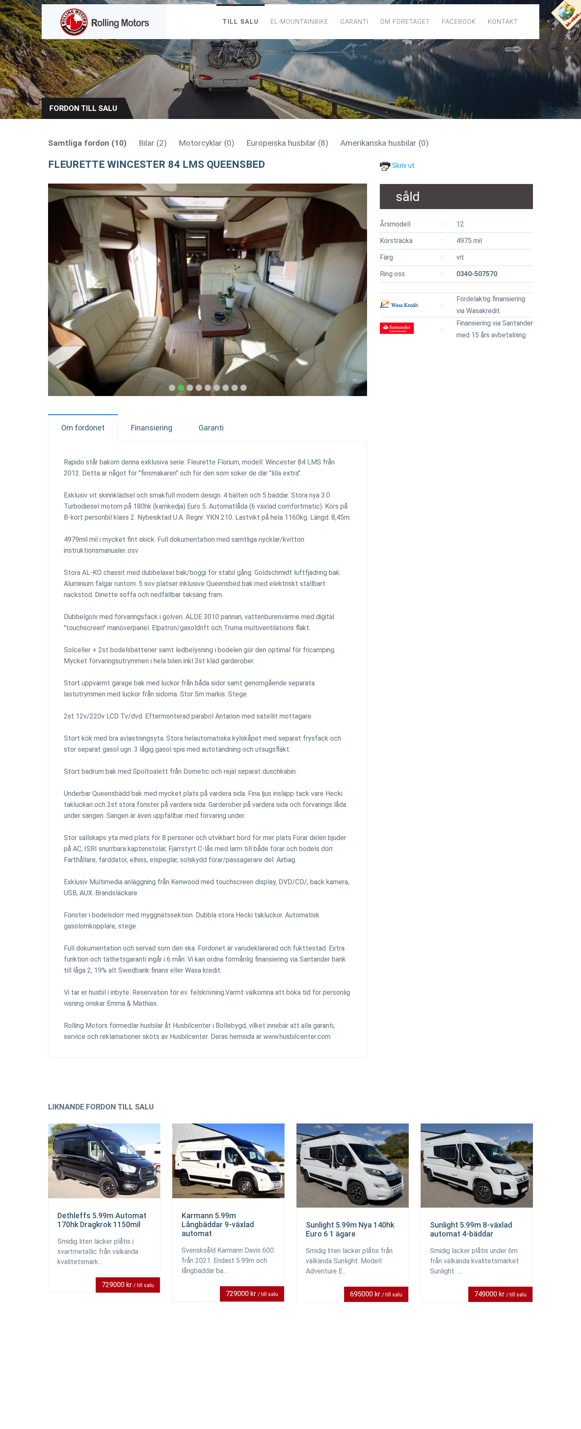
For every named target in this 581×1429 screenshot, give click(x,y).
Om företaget (405, 21)
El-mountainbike (299, 21)
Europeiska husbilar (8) (287, 143)
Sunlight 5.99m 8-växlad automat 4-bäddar (471, 1229)
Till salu (240, 21)
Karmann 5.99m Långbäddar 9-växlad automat (218, 1224)
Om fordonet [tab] (83, 427)
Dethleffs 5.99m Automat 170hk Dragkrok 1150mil (101, 1220)
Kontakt (503, 21)
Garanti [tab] (211, 427)
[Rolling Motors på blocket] (565, 17)
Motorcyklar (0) (206, 143)
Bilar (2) (153, 143)
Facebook (459, 21)
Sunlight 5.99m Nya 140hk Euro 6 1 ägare (350, 1229)
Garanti (354, 21)
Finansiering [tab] (151, 427)
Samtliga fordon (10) (87, 143)
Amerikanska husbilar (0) (384, 143)
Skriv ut (402, 165)
